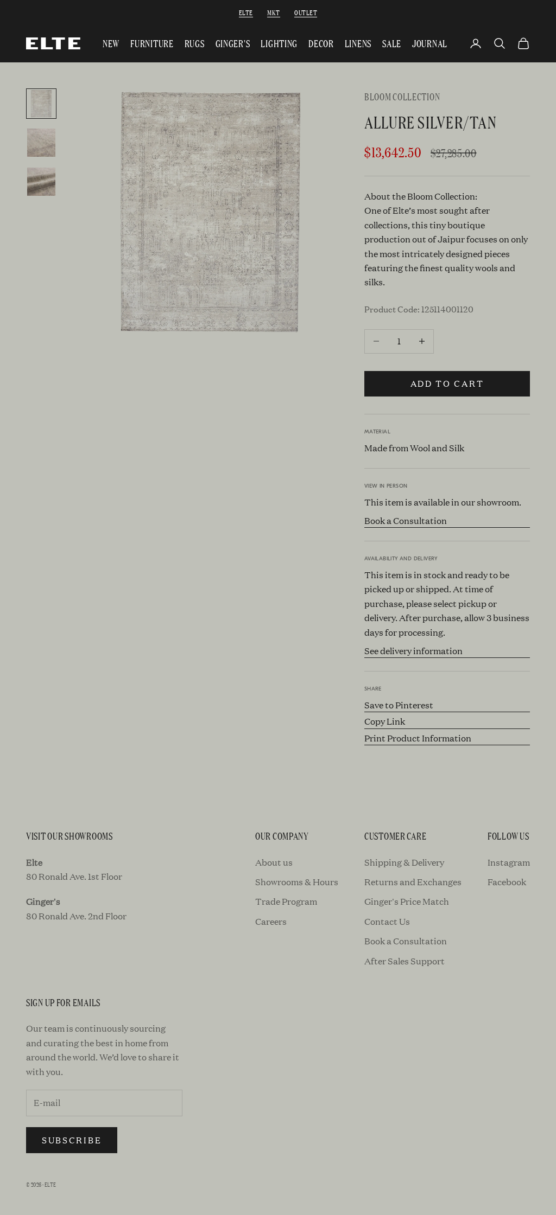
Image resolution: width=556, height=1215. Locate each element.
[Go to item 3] (41, 182)
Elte (246, 12)
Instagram (509, 862)
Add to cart (447, 383)
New (111, 43)
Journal (429, 43)
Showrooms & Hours (296, 881)
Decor (321, 43)
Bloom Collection (402, 96)
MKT (273, 12)
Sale (391, 43)
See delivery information (413, 650)
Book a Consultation (405, 520)
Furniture (151, 43)
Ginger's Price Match (406, 901)
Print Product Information (417, 738)
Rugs (195, 43)
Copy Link (384, 721)
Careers (271, 921)
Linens (358, 43)
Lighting (279, 43)
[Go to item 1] (41, 103)
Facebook (507, 881)
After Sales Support (404, 961)
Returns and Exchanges (413, 881)
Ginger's (233, 43)
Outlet (305, 12)
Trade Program (286, 901)
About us (274, 862)
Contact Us (387, 921)
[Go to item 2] (41, 142)
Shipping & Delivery (404, 862)
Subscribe (72, 1140)
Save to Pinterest (398, 705)
